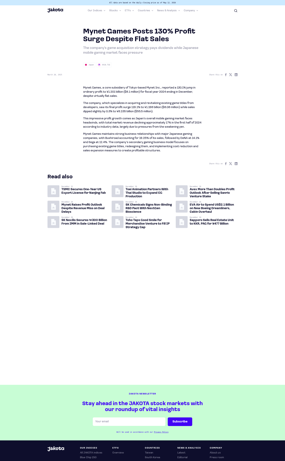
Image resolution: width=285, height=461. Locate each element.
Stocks (113, 10)
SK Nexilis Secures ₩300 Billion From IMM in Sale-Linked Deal (84, 222)
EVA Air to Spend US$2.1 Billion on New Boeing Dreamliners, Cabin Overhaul (212, 208)
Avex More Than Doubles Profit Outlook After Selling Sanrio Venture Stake (212, 193)
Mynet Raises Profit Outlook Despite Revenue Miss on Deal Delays (82, 208)
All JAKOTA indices (91, 453)
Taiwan (149, 453)
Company (189, 10)
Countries (144, 10)
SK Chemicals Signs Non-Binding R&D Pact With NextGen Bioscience (149, 208)
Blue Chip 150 (88, 457)
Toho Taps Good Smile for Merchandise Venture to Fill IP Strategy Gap (148, 224)
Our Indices (95, 10)
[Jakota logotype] (55, 12)
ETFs (128, 10)
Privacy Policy (161, 432)
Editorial (182, 457)
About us (215, 453)
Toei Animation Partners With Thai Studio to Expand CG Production (147, 193)
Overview (118, 453)
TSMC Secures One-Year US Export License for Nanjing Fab (83, 191)
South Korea (152, 457)
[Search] (236, 10)
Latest (181, 453)
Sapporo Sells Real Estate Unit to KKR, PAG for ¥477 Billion (212, 222)
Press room (217, 457)
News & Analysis (167, 10)
